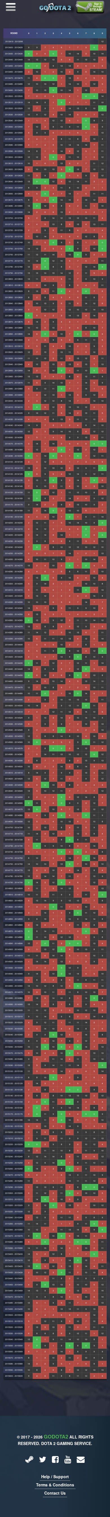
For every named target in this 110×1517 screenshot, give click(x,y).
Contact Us (55, 1493)
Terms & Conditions (55, 1485)
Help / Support (55, 1476)
